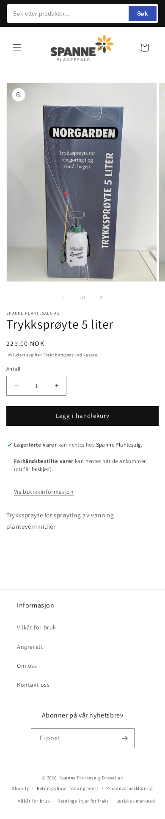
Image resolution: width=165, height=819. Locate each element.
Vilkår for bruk (36, 627)
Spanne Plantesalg (80, 778)
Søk (142, 13)
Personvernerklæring (129, 788)
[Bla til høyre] (101, 297)
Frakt (49, 355)
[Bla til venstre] (64, 297)
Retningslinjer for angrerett (68, 788)
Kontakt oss (33, 684)
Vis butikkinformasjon (44, 491)
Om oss (27, 665)
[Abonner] (125, 738)
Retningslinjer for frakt (83, 801)
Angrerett (30, 646)
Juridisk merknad (136, 801)
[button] (17, 47)
